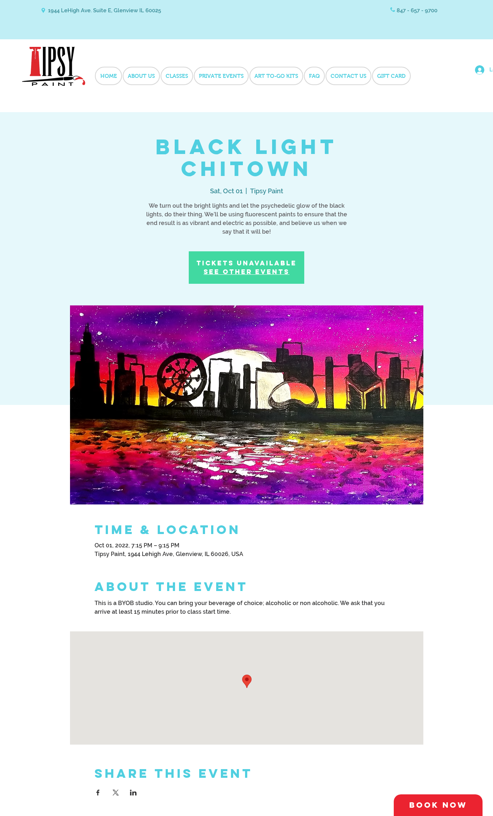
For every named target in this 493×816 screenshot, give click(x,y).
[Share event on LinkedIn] (133, 792)
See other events (246, 272)
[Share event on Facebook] (98, 792)
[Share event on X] (115, 792)
